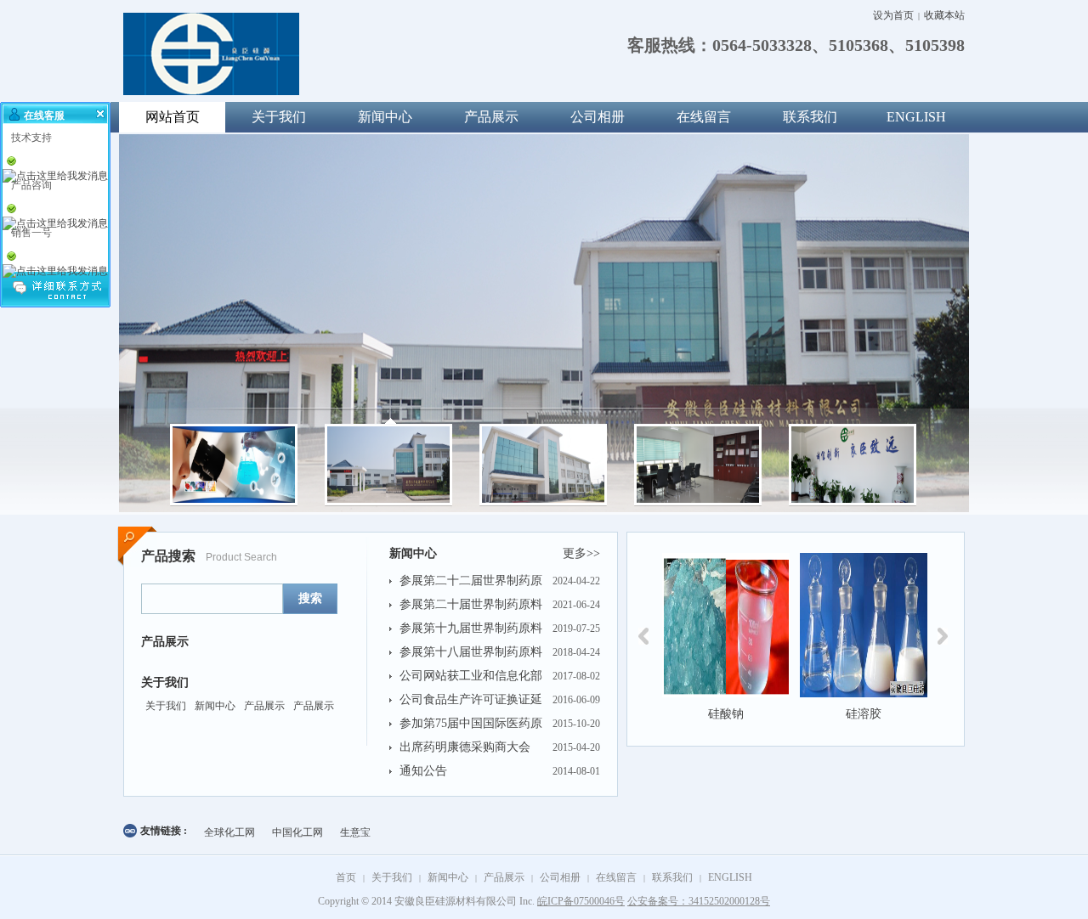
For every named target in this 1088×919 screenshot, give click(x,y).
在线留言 (704, 117)
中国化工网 (297, 832)
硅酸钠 (726, 714)
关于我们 (279, 117)
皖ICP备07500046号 (581, 901)
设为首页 (893, 15)
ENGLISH (916, 117)
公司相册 (597, 117)
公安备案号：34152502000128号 (698, 901)
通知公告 (423, 770)
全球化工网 (229, 832)
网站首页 (172, 117)
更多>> (581, 553)
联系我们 (810, 117)
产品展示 (491, 117)
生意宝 (355, 832)
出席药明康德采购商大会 (465, 747)
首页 (346, 877)
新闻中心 (385, 117)
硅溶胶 (863, 714)
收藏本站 (944, 15)
